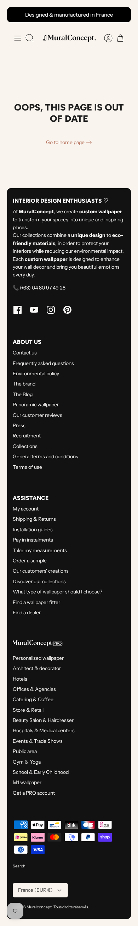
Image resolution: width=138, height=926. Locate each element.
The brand (24, 384)
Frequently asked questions (43, 363)
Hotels (20, 679)
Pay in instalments (33, 540)
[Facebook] (17, 309)
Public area (25, 751)
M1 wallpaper (27, 782)
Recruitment (27, 435)
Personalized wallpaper (38, 658)
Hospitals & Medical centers (44, 730)
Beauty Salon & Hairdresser (43, 720)
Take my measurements (40, 550)
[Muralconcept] (69, 38)
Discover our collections (39, 581)
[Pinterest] (67, 309)
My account (26, 509)
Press (19, 425)
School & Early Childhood (41, 772)
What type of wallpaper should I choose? (57, 592)
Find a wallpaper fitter (36, 602)
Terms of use (27, 467)
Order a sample (30, 560)
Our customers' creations (41, 571)
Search (19, 866)
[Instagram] (50, 309)
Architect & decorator (37, 668)
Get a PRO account (34, 793)
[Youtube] (34, 309)
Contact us (25, 353)
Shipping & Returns (34, 519)
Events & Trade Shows (38, 741)
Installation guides (33, 529)
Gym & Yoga (27, 762)
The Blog (23, 394)
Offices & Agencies (34, 689)
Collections (25, 446)
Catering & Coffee (33, 699)
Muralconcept (39, 906)
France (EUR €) (35, 890)
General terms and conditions (45, 456)
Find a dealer (27, 612)
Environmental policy (36, 373)
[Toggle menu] (17, 38)
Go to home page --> (69, 142)
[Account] (105, 38)
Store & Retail (28, 710)
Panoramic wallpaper (36, 404)
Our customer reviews (37, 415)
